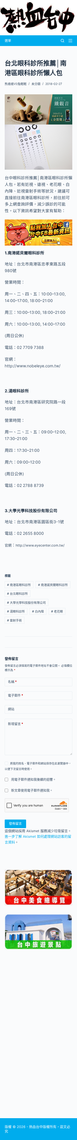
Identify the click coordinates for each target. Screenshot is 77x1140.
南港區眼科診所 (19, 585)
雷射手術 (14, 620)
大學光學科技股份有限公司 (26, 602)
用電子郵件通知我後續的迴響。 (33, 779)
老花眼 (57, 611)
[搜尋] (62, 40)
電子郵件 (15, 695)
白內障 (38, 611)
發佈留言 (15, 823)
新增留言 (15, 724)
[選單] (70, 41)
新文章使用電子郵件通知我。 (32, 790)
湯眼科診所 (16, 611)
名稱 (12, 682)
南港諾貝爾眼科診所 (53, 585)
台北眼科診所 (17, 593)
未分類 (35, 84)
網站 (11, 709)
